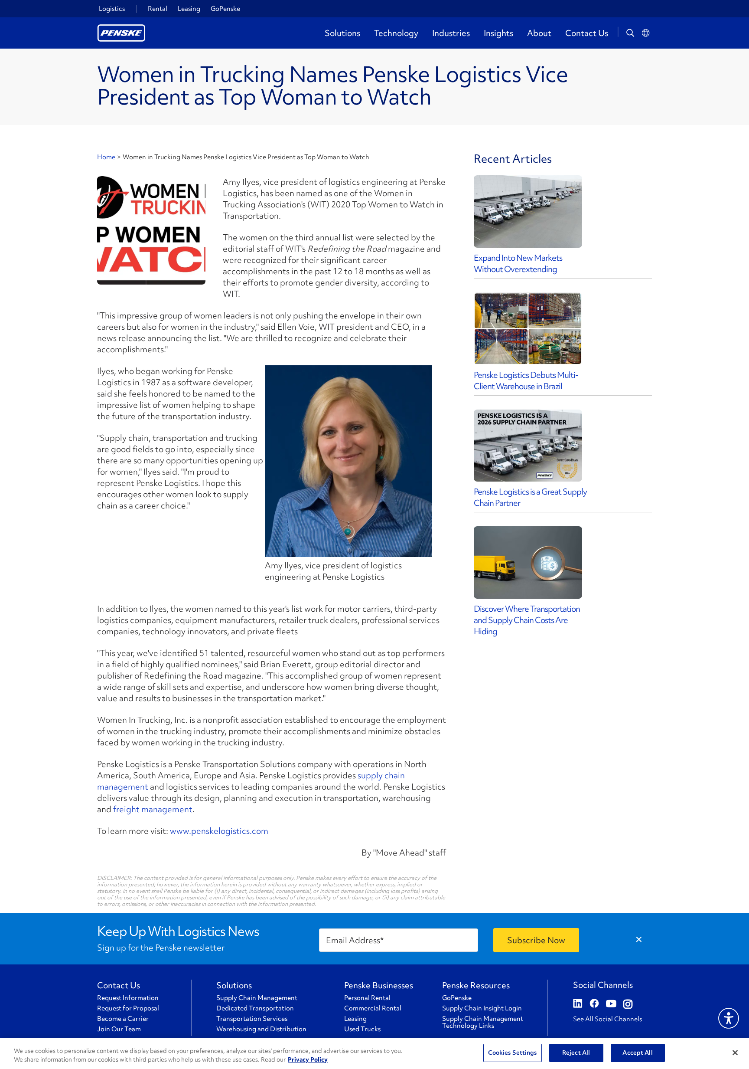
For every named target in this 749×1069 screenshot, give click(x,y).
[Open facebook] (594, 1004)
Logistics (112, 8)
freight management (152, 809)
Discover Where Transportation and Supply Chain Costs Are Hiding (527, 620)
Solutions (342, 33)
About (539, 33)
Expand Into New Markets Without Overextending (518, 263)
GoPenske (225, 8)
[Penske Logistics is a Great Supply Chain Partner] (528, 446)
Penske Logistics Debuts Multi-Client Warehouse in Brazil (526, 380)
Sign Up (536, 940)
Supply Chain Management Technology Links (482, 1022)
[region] (374, 1053)
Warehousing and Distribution (261, 1029)
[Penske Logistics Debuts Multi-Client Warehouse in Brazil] (528, 328)
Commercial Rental (372, 1008)
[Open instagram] (627, 1004)
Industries (451, 33)
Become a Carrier (123, 1018)
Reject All (576, 1052)
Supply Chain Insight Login (482, 1008)
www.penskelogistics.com (219, 830)
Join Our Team (119, 1029)
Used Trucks (362, 1029)
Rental (157, 8)
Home (106, 157)
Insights (498, 33)
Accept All (637, 1052)
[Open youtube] (611, 1004)
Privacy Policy (308, 1059)
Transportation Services (251, 1018)
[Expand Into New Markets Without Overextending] (528, 211)
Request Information (128, 997)
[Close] (735, 1052)
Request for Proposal (128, 1008)
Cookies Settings (512, 1052)
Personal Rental (367, 997)
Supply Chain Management (256, 997)
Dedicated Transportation (255, 1008)
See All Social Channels (607, 1019)
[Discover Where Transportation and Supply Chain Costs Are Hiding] (528, 562)
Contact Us (586, 33)
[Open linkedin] (578, 1004)
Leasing (189, 8)
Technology (396, 33)
